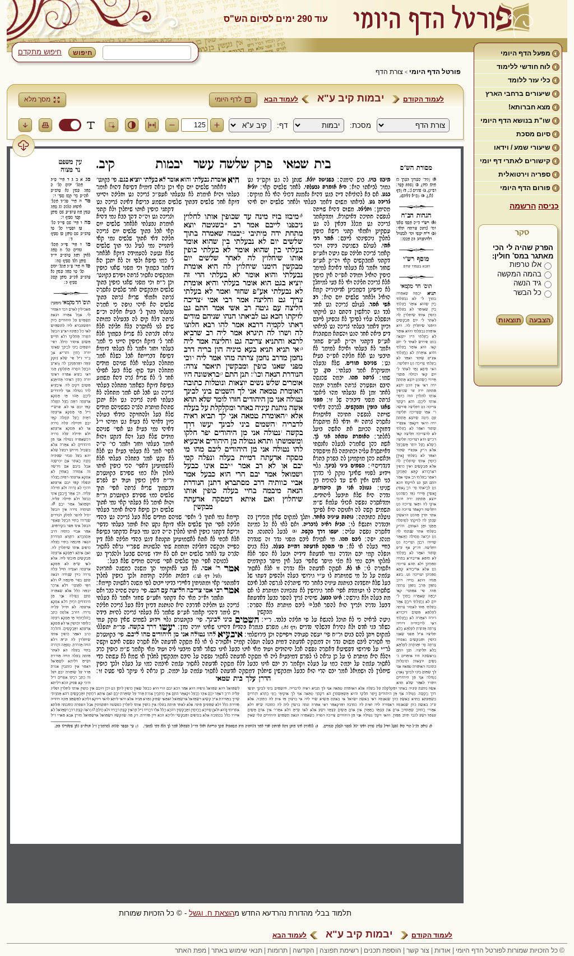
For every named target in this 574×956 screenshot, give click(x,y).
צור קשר (417, 950)
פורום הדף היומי (525, 188)
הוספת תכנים (382, 950)
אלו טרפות (525, 264)
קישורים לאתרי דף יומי (515, 161)
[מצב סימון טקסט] (91, 125)
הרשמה (523, 205)
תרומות (277, 950)
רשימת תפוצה (339, 950)
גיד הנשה (527, 283)
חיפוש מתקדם (40, 52)
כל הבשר (527, 292)
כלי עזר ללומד (529, 80)
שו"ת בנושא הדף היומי (515, 120)
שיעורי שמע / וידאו (522, 147)
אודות (442, 950)
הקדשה (303, 950)
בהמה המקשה (519, 274)
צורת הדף (389, 72)
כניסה (548, 205)
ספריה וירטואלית (524, 174)
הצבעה (539, 320)
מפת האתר (190, 950)
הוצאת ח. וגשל (211, 913)
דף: (282, 125)
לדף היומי (228, 99)
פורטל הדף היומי (435, 72)
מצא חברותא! (529, 107)
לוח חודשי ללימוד (523, 67)
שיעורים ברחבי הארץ (517, 94)
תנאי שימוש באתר (236, 950)
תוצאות (509, 320)
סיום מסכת (533, 134)
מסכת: (360, 125)
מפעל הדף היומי (525, 53)
